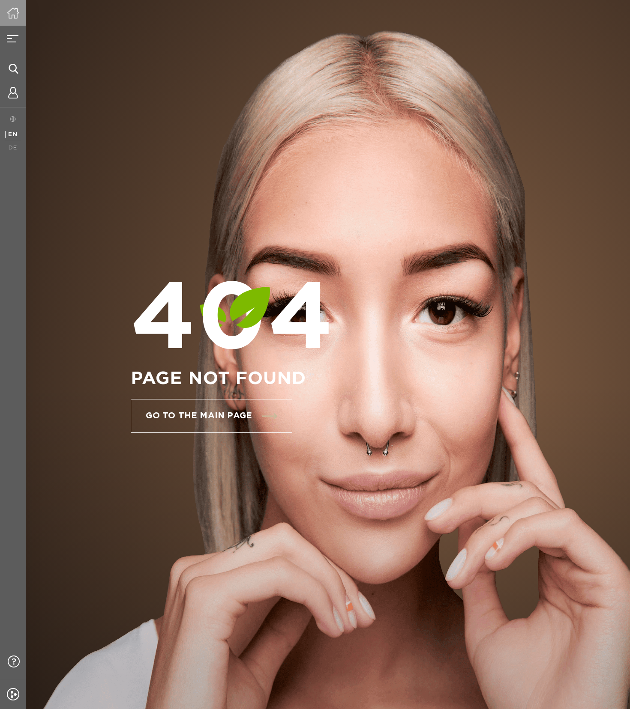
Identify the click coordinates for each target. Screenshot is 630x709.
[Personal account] (13, 94)
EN (13, 134)
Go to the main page (199, 416)
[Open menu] (13, 38)
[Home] (13, 13)
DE (13, 148)
